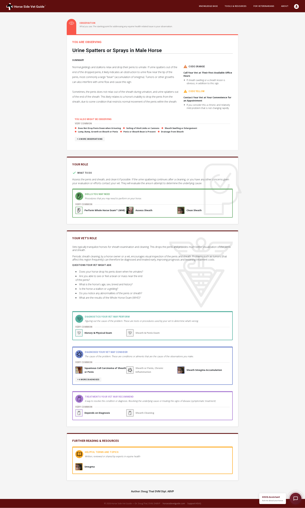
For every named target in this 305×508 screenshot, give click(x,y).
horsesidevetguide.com (174, 503)
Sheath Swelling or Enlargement (181, 128)
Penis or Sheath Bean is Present (139, 131)
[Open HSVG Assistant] (296, 499)
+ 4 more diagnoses (88, 379)
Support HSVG (194, 503)
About (284, 6)
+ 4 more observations (90, 139)
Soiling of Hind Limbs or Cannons (142, 128)
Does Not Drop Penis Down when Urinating (99, 128)
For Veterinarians (264, 6)
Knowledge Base (208, 6)
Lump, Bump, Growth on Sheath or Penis (98, 131)
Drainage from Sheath (172, 131)
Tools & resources (236, 6)
